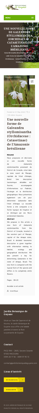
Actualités (13, 53)
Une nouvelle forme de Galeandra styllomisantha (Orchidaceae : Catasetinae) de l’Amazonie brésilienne (19, 134)
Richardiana (12, 380)
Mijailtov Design (10, 408)
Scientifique (23, 53)
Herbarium (11, 390)
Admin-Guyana (16, 115)
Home (6, 53)
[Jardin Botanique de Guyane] (15, 7)
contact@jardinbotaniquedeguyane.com (20, 363)
